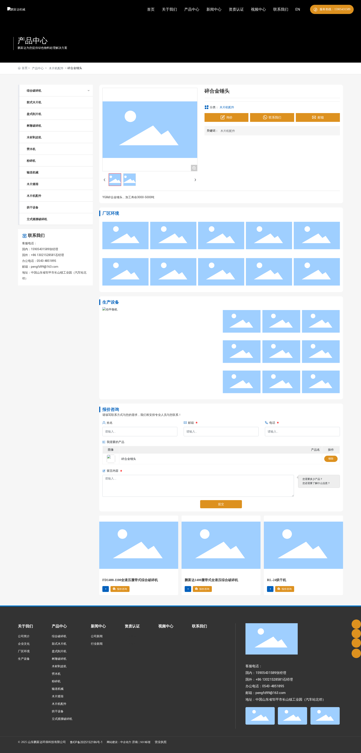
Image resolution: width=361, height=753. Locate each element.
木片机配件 (56, 68)
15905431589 (40, 249)
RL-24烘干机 (276, 580)
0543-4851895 (46, 260)
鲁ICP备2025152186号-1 (86, 742)
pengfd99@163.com (44, 266)
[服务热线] (356, 624)
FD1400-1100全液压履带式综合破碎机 (130, 580)
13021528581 (46, 255)
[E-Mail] (356, 633)
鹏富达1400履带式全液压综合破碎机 (211, 580)
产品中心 (33, 40)
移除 (330, 458)
